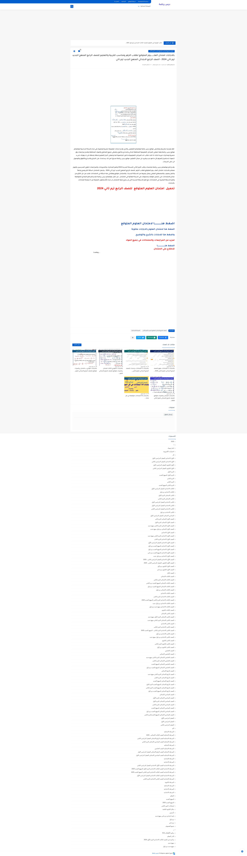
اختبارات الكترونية (168, 451)
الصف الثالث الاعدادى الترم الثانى (164, 596)
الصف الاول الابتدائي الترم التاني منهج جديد (161, 526)
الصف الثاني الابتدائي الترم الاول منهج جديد (161, 617)
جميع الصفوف (169, 826)
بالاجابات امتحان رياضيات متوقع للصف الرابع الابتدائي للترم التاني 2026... (164, 398)
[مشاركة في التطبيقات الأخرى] (132, 337)
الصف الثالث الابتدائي (167, 576)
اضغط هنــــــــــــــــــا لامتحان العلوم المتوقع (148, 223)
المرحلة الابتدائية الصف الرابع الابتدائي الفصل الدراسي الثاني (155, 738)
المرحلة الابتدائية (146, 6)
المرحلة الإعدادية (169, 758)
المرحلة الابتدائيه (169, 745)
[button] (163, 337)
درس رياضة (164, 4)
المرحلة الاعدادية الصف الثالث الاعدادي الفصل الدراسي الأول (155, 775)
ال (173, 455)
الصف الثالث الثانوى (168, 610)
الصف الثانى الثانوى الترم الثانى (164, 644)
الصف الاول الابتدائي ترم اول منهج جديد (162, 529)
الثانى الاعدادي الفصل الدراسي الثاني (162, 509)
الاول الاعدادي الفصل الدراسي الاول (163, 458)
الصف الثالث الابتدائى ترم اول (165, 590)
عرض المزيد (77, 344)
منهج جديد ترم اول (168, 846)
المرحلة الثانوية (169, 782)
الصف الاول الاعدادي (168, 532)
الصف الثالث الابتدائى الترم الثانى (164, 580)
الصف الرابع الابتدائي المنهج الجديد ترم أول (161, 691)
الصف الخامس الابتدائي (167, 654)
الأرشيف (123, 1)
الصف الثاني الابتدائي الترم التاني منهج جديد (161, 620)
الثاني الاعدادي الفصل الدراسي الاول (163, 505)
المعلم (172, 796)
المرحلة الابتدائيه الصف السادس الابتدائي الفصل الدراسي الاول (155, 755)
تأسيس (172, 812)
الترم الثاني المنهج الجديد (166, 485)
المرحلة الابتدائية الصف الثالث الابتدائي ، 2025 (160, 735)
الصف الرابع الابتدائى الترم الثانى (164, 677)
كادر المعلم (170, 836)
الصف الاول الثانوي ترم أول (166, 566)
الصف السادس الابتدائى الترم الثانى (163, 704)
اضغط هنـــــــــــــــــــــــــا (166, 246)
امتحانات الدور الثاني (168, 806)
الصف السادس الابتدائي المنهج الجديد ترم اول (160, 711)
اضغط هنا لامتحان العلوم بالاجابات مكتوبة (153, 229)
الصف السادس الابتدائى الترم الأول (163, 698)
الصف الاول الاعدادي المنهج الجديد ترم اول (161, 549)
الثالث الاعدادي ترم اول (167, 492)
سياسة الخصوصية (143, 1)
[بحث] (71, 6)
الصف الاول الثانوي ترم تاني (165, 569)
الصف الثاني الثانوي (168, 640)
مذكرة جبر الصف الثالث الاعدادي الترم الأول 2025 (159, 839)
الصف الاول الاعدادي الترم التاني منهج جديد (161, 536)
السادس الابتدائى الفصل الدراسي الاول (162, 515)
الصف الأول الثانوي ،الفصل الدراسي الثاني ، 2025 (159, 563)
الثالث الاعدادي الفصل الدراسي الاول (162, 488)
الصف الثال (170, 573)
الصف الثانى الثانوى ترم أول (165, 647)
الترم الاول (171, 472)
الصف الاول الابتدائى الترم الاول (164, 522)
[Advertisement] (123, 25)
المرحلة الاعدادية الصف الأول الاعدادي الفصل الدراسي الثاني (155, 765)
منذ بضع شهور (170, 366)
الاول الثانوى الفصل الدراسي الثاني (163, 468)
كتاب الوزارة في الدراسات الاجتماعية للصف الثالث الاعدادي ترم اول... (141, 43)
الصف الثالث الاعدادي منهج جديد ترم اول (161, 607)
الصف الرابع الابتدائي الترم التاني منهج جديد (161, 674)
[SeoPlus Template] (174, 853)
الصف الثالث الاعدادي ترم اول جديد (163, 603)
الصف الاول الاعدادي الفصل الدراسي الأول (161, 542)
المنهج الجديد (170, 799)
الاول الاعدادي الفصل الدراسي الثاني (163, 461)
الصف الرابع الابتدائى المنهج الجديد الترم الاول (160, 684)
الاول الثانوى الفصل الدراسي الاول (163, 465)
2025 (172, 441)
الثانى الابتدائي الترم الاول (166, 495)
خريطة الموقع (132, 1)
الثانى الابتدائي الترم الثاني (166, 499)
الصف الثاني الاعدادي (167, 623)
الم (173, 728)
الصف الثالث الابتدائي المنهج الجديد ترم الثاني (160, 583)
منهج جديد (171, 843)
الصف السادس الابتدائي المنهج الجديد (162, 708)
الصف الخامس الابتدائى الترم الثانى (163, 661)
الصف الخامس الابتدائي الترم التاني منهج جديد (160, 657)
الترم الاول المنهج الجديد (166, 475)
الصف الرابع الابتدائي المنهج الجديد (163, 681)
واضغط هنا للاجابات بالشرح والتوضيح (155, 235)
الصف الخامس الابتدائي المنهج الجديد (162, 664)
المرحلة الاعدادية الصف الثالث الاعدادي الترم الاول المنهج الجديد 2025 (153, 769)
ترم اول (172, 819)
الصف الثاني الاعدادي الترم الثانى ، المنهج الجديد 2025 (157, 630)
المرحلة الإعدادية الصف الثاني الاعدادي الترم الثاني (158, 779)
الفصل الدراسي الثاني (167, 725)
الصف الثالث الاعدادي (167, 593)
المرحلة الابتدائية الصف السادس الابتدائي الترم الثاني (158, 742)
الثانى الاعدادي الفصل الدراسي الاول (163, 502)
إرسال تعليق (168, 414)
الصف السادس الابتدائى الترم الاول (163, 701)
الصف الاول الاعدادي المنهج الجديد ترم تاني (161, 553)
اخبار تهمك (171, 448)
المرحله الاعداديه (169, 792)
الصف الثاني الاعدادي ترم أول (165, 634)
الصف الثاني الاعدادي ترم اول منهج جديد (162, 637)
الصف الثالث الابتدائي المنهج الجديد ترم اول (161, 586)
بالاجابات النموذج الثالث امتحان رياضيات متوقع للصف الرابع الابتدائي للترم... (111, 371)
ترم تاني (171, 823)
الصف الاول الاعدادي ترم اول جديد (163, 556)
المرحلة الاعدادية (169, 762)
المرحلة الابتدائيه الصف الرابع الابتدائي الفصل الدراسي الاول (156, 752)
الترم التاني (170, 478)
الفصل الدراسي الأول (167, 718)
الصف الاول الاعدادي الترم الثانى (164, 539)
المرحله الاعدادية (169, 789)
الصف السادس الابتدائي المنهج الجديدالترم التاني (159, 715)
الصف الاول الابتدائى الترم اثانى (164, 519)
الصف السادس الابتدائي (167, 694)
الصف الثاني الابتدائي (167, 613)
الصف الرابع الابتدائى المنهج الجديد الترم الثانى (161, 51)
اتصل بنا (116, 1)
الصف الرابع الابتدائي (168, 671)
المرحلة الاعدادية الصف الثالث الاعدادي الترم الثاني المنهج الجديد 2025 (152, 772)
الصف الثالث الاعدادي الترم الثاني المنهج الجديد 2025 (158, 600)
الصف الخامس (169, 650)
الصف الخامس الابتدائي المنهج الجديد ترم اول (160, 667)
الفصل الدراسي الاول (167, 721)
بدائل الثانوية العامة (168, 809)
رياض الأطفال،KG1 (168, 833)
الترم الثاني (170, 482)
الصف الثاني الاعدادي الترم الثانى (164, 627)
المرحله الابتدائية (169, 785)
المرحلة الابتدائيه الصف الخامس (164, 748)
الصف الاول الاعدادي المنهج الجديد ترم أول (161, 546)
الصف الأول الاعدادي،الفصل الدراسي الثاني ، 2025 (158, 559)
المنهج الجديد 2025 (168, 802)
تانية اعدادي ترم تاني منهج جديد (164, 816)
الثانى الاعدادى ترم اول (167, 512)
